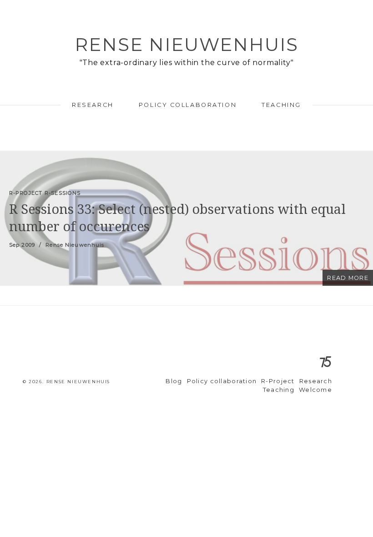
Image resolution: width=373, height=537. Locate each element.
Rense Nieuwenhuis (186, 44)
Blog (174, 381)
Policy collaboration (188, 104)
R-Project (278, 381)
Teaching (281, 104)
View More (186, 218)
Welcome (315, 389)
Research (92, 104)
